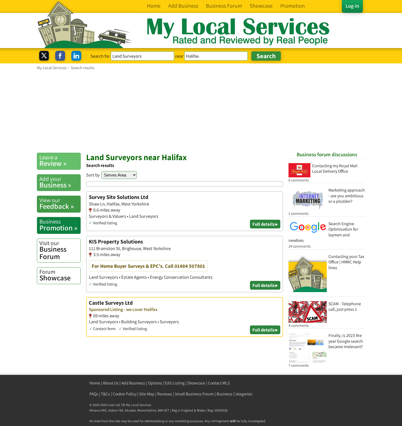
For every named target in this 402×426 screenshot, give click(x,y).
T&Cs (105, 393)
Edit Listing (175, 383)
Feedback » (56, 203)
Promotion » (58, 225)
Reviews (164, 393)
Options (155, 383)
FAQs (93, 393)
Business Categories (234, 393)
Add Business (133, 383)
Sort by (93, 175)
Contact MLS (219, 383)
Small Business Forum (194, 393)
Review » (52, 160)
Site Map (147, 393)
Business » (55, 182)
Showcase (55, 275)
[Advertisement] (201, 111)
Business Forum (52, 250)
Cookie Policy (124, 393)
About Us (111, 383)
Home (94, 383)
